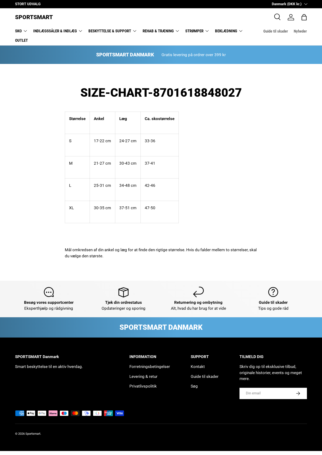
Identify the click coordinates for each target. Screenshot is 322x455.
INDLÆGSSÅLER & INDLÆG (55, 31)
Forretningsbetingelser (149, 366)
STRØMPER (194, 31)
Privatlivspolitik (143, 386)
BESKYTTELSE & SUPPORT (109, 31)
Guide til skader (275, 31)
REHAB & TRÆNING (158, 31)
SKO (18, 31)
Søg (194, 386)
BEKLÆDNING (226, 31)
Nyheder (300, 31)
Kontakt (198, 366)
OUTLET (21, 40)
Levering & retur (143, 376)
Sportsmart (32, 433)
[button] (304, 17)
